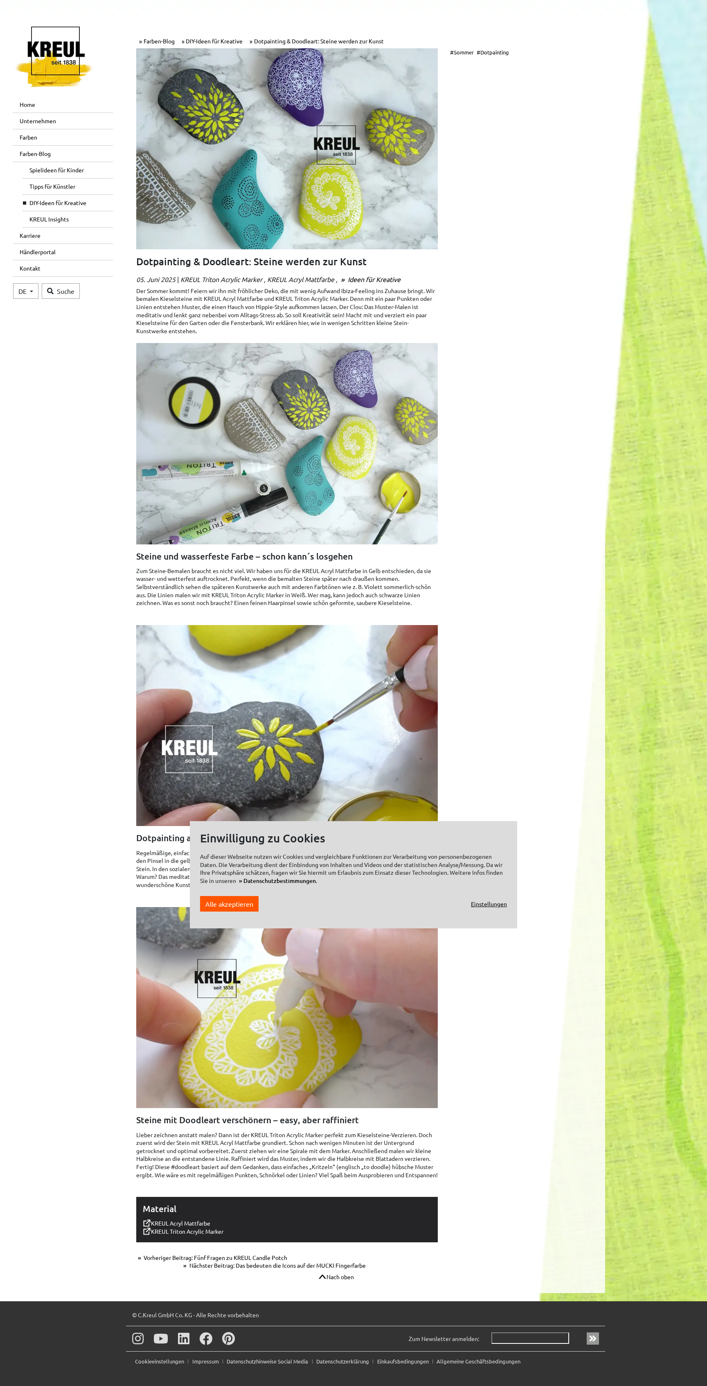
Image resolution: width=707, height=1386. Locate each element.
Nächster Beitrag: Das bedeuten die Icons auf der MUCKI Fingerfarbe (277, 1265)
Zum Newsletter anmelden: (444, 1338)
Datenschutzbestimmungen (279, 881)
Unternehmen (38, 120)
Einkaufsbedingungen (403, 1361)
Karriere (30, 235)
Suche (65, 291)
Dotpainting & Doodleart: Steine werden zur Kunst (319, 41)
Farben (28, 137)
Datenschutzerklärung (343, 1361)
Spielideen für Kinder (56, 170)
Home (27, 104)
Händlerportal (38, 251)
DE (23, 291)
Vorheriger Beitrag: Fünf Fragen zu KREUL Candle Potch (214, 1257)
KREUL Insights (49, 219)
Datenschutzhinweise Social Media (268, 1361)
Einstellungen (489, 903)
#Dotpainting (493, 52)
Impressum (206, 1361)
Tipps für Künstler (52, 186)
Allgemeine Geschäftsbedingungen (478, 1361)
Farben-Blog (35, 153)
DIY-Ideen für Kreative (57, 202)
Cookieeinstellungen (160, 1361)
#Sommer (462, 52)
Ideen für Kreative (373, 279)
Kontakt (30, 268)
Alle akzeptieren (229, 904)
